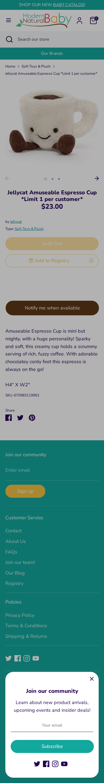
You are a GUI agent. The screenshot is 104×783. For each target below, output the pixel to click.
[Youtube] (64, 764)
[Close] (92, 679)
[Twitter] (37, 764)
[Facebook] (46, 764)
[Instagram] (55, 764)
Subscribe (52, 746)
